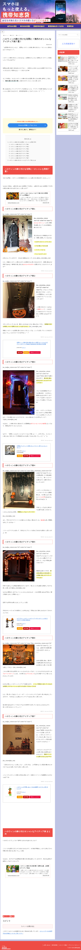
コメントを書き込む (27, 926)
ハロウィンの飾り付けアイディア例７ (19, 158)
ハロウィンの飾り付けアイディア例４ (19, 151)
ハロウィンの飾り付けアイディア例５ (19, 153)
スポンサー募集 (63, 945)
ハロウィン (7, 916)
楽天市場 (20, 352)
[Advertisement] (27, 105)
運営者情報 (54, 945)
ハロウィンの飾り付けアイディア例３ (19, 149)
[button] (77, 35)
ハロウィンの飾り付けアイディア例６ (19, 155)
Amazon (26, 352)
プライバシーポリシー (73, 945)
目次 (25, 139)
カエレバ (24, 347)
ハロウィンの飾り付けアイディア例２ (19, 146)
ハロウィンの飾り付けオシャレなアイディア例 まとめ (22, 160)
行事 (13, 916)
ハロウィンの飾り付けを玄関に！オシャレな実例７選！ (23, 142)
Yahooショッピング (35, 352)
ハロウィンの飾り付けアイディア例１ (19, 144)
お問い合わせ (47, 945)
